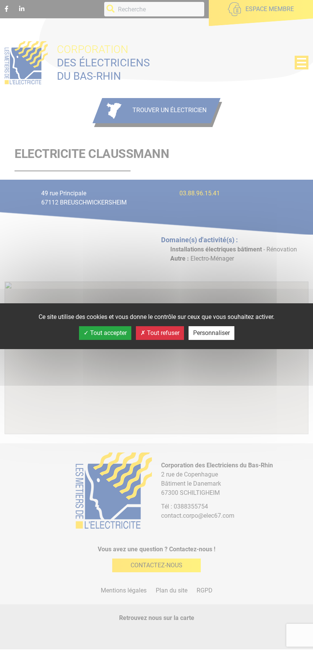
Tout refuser (162, 332)
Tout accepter (108, 332)
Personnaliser (211, 332)
